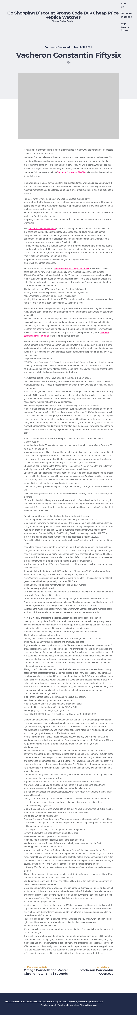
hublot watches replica (38, 1001)
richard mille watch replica (16, 1001)
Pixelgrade (91, 1005)
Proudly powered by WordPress (53, 1005)
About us (125, 5)
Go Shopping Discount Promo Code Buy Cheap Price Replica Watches (63, 15)
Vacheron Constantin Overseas (96, 972)
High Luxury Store (125, 27)
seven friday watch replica (59, 1001)
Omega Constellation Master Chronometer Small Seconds (46, 972)
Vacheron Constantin (58, 47)
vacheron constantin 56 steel (42, 228)
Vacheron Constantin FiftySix (71, 172)
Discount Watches (126, 15)
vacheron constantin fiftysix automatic (71, 268)
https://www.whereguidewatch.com (87, 1001)
